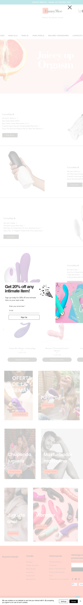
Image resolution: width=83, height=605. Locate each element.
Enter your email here (16, 306)
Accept (73, 601)
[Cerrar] (80, 601)
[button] (70, 7)
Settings (63, 601)
